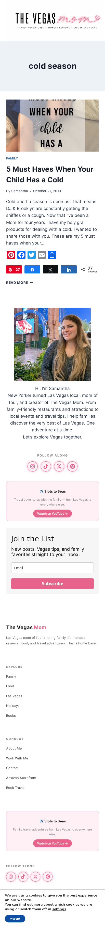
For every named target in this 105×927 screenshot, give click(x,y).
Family (11, 676)
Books (11, 715)
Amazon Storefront (21, 778)
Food (10, 686)
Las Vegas (14, 696)
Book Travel (15, 788)
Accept (15, 919)
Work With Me (17, 758)
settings (59, 909)
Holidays (13, 706)
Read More (19, 283)
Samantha (19, 191)
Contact (12, 768)
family (12, 158)
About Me (14, 748)
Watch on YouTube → (52, 513)
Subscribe (52, 583)
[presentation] (52, 126)
